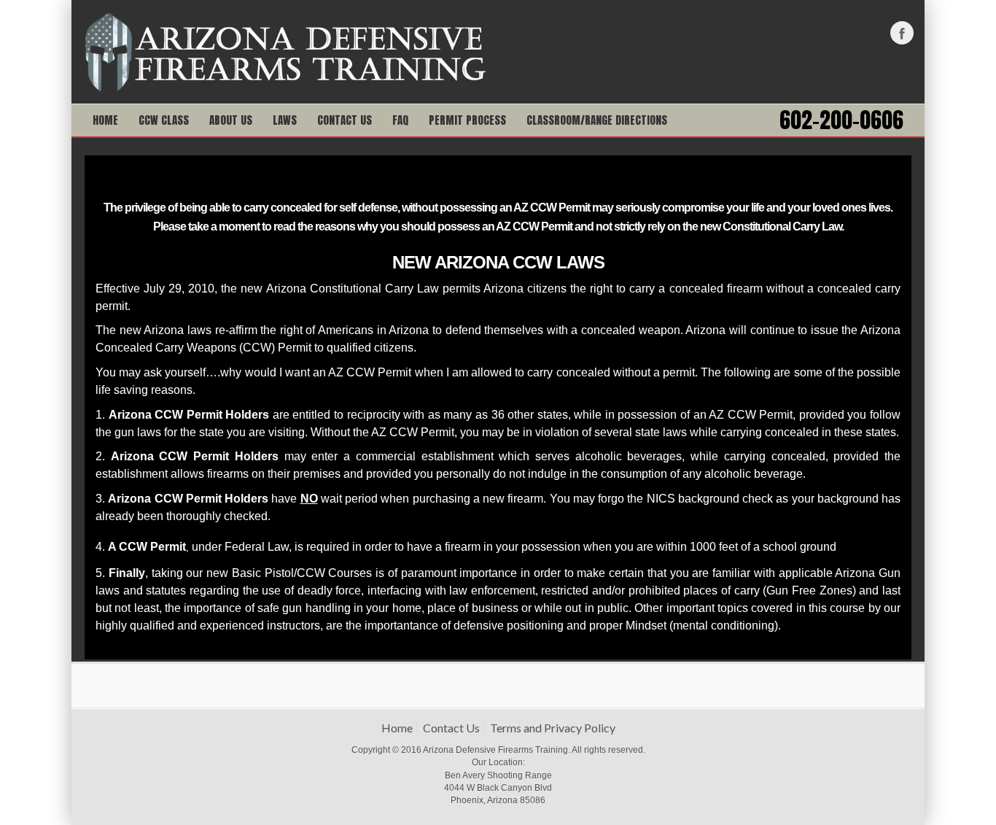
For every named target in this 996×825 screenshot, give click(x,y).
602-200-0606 (841, 120)
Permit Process (467, 120)
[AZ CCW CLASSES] (284, 50)
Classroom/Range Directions (596, 120)
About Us (230, 120)
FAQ (400, 120)
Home (105, 120)
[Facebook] (902, 32)
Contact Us (344, 120)
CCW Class (164, 120)
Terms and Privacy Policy (552, 728)
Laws (285, 120)
